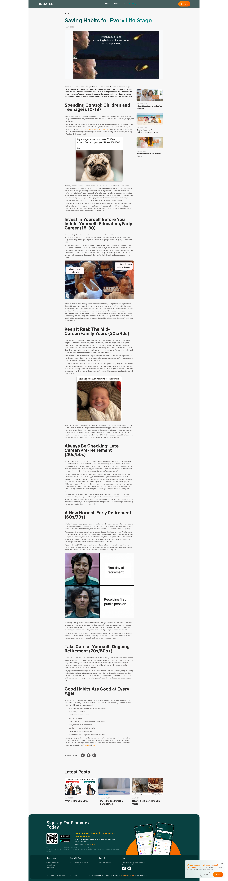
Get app (184, 4)
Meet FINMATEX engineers (77, 864)
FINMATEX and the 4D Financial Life (79, 862)
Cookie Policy (73, 875)
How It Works (106, 4)
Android (86, 745)
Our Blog (132, 4)
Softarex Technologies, (128, 875)
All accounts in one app (52, 862)
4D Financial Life (120, 4)
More (206, 874)
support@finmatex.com (105, 862)
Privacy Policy (50, 875)
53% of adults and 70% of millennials (96, 129)
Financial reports (50, 865)
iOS (93, 745)
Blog (69, 13)
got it (218, 874)
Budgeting (49, 864)
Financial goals (50, 867)
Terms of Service (61, 875)
